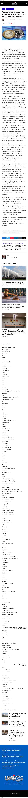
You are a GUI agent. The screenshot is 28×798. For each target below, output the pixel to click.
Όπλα (3, 595)
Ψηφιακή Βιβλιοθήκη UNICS (8, 703)
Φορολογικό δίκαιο (6, 696)
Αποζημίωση (4, 374)
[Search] (26, 3)
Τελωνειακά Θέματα (6, 671)
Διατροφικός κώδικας (6, 430)
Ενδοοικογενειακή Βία (6, 493)
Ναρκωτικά (4, 577)
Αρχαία (3, 378)
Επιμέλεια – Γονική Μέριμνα (8, 510)
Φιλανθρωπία (5, 692)
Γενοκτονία (4, 405)
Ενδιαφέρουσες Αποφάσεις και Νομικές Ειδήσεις (12, 491)
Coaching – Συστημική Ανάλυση (8, 347)
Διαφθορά (4, 432)
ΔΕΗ (2, 412)
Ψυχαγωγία (4, 705)
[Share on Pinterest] (11, 23)
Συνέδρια (4, 653)
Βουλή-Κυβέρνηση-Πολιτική (8, 399)
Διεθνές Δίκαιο (5, 435)
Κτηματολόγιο (5, 560)
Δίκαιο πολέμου (5, 445)
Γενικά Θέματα (5, 403)
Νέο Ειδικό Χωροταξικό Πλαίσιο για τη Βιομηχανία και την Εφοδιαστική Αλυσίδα (17, 715)
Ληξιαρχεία (4, 566)
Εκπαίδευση (4, 476)
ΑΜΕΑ (3, 359)
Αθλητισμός (4, 353)
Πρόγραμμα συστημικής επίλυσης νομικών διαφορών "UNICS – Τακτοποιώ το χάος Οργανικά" (14, 628)
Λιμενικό (3, 568)
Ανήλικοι (3, 364)
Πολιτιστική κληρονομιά (7, 621)
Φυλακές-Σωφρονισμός (7, 698)
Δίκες (3, 453)
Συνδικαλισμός (5, 651)
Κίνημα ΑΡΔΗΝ (5, 549)
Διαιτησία (4, 418)
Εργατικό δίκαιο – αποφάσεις (8, 514)
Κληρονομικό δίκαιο (6, 554)
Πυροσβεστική (5, 639)
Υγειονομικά (4, 684)
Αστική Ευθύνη (5, 382)
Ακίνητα (3, 355)
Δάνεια (3, 230)
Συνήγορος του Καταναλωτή (8, 655)
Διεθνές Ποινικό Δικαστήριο (7, 439)
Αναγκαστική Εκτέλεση (6, 361)
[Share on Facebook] (7, 23)
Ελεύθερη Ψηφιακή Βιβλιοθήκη (8, 478)
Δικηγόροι (4, 455)
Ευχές (3, 524)
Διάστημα (4, 426)
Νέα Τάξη (4, 581)
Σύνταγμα (4, 659)
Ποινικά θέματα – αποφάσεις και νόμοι (10, 612)
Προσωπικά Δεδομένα (6, 632)
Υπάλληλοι (4, 686)
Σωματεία (4, 667)
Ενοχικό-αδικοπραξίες (6, 501)
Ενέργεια (3, 495)
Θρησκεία (4, 529)
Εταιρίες (3, 518)
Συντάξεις (4, 662)
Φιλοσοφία (4, 694)
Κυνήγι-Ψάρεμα (5, 562)
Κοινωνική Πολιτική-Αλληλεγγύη (9, 556)
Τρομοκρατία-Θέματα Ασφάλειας (9, 680)
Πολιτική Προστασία (6, 618)
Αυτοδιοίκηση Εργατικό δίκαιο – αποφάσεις (11, 391)
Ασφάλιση (4, 387)
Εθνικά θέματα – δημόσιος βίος (8, 468)
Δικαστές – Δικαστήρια (6, 449)
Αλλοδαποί (4, 357)
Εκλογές (3, 474)
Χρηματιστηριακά (5, 701)
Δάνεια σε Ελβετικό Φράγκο (12, 230)
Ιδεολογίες (4, 533)
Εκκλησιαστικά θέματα (6, 472)
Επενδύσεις (4, 506)
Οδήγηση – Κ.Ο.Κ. (5, 587)
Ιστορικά (3, 541)
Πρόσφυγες (4, 630)
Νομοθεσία (4, 585)
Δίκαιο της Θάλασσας (6, 447)
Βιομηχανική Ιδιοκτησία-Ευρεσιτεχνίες (10, 397)
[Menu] (2, 3)
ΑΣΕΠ (3, 380)
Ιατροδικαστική (5, 531)
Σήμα (3, 641)
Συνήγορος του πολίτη (6, 657)
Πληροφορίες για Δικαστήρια (8, 608)
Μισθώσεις (4, 572)
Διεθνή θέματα (5, 441)
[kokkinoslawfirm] (14, 3)
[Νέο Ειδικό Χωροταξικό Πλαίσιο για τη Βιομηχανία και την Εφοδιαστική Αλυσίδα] (14, 273)
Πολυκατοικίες (5, 623)
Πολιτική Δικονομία (6, 616)
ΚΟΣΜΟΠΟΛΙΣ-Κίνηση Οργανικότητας (10, 558)
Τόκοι (3, 673)
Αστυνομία (4, 384)
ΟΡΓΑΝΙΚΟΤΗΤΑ (5, 598)
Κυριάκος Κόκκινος (6, 232)
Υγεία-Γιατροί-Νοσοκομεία (7, 682)
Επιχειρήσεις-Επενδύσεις (7, 512)
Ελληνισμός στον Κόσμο (7, 483)
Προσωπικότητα (5, 634)
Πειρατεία (4, 604)
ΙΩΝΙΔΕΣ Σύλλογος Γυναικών (8, 543)
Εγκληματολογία (5, 462)
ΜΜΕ (3, 575)
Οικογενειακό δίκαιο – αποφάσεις (9, 591)
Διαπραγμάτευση (5, 424)
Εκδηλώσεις (4, 470)
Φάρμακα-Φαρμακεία (6, 690)
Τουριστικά (4, 675)
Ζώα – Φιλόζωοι (5, 526)
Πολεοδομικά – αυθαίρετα (7, 614)
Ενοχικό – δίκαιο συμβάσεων (8, 499)
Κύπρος (3, 564)
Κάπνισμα (4, 547)
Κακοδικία (4, 545)
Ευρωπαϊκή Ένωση (6, 520)
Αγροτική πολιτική (6, 349)
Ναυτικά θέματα (5, 579)
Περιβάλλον (4, 606)
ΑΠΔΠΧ (3, 372)
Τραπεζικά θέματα (16, 232)
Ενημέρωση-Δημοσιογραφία (8, 497)
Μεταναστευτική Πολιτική (7, 570)
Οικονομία (4, 593)
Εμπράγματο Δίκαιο (6, 487)
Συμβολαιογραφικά (6, 645)
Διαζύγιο (3, 416)
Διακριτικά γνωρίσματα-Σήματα (8, 420)
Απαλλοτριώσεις (5, 370)
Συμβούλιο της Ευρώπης (7, 647)
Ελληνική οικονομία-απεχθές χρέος (9, 481)
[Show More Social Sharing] (14, 23)
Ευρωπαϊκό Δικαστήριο (7, 522)
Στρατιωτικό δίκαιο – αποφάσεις (9, 643)
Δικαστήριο (4, 451)
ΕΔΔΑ (3, 464)
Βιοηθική (4, 395)
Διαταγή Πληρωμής (6, 428)
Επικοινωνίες (4, 508)
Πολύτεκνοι (4, 625)
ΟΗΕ (3, 589)
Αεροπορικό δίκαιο (6, 351)
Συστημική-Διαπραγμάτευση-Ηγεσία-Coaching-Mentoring (16, 664)
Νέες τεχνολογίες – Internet (7, 583)
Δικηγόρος (22, 230)
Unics (7, 19)
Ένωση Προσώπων (6, 504)
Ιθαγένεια (4, 535)
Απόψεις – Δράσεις (6, 376)
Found (1, 797)
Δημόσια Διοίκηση (5, 414)
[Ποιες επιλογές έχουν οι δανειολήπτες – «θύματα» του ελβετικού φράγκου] (14, 39)
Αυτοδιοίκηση (5, 389)
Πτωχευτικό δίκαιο (6, 637)
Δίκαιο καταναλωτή (6, 443)
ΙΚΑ (2, 537)
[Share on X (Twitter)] (9, 23)
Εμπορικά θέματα (5, 485)
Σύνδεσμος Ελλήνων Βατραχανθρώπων (10, 649)
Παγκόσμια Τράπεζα (6, 602)
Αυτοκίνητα (4, 393)
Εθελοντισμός (5, 466)
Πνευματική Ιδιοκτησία (7, 610)
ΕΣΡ (2, 516)
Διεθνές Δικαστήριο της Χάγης (8, 437)
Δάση (3, 409)
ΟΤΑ (2, 600)
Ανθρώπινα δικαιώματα (7, 366)
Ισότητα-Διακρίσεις (6, 539)
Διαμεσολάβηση (5, 422)
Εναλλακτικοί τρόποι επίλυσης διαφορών (10, 489)
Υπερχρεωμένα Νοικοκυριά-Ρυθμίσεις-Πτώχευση (12, 688)
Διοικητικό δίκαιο (5, 458)
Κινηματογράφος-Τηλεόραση (8, 552)
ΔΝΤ (2, 460)
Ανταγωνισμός (5, 368)
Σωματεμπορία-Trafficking (7, 669)
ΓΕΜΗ (3, 401)
